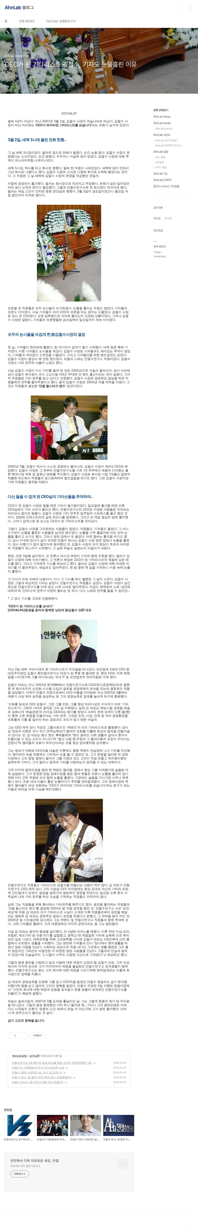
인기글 (168, 218)
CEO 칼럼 (160, 157)
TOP (190, 1228)
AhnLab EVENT (163, 180)
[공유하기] (19, 1036)
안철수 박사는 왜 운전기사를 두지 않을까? (37, 1082)
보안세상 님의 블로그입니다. (25, 1166)
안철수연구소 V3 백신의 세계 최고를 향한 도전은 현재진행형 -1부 (52, 1062)
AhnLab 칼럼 (19, 1055)
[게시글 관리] (24, 1036)
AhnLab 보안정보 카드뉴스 (168, 145)
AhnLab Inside (162, 123)
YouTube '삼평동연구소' (61, 21)
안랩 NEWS (26, 21)
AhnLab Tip (160, 173)
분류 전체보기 (161, 110)
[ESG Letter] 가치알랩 (166, 186)
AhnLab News (162, 116)
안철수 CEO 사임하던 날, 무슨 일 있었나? (37, 1072)
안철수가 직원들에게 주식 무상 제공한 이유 (38, 1067)
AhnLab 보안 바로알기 (166, 140)
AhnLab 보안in (162, 134)
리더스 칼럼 (160, 167)
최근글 (157, 218)
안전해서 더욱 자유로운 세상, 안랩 (34, 1161)
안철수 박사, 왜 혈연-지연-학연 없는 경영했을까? (42, 1077)
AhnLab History (164, 128)
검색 (181, 8)
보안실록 (34, 1055)
